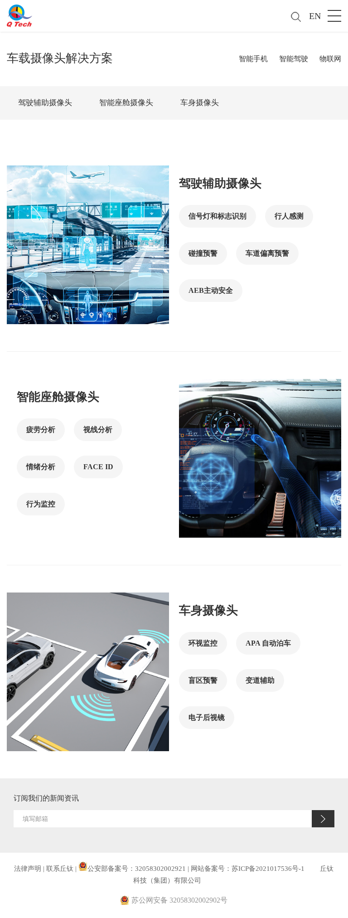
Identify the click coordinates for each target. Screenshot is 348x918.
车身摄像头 (199, 102)
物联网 (330, 59)
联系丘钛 (59, 868)
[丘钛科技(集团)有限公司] (19, 13)
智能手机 (253, 59)
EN (315, 16)
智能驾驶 (293, 59)
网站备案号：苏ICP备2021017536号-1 (247, 868)
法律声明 (27, 868)
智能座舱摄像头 (126, 102)
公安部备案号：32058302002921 (136, 868)
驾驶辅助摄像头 (45, 102)
